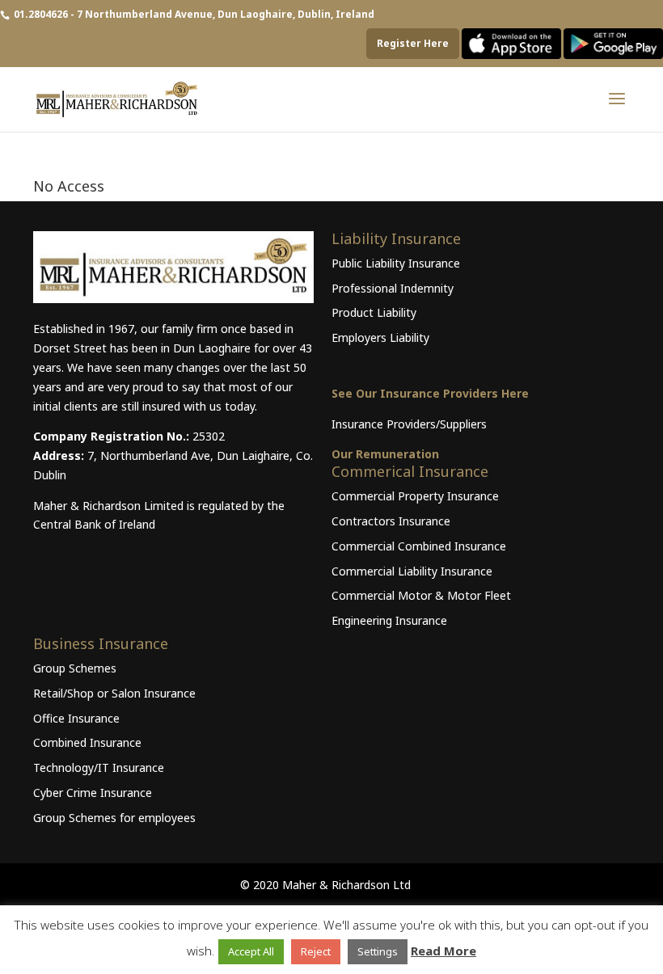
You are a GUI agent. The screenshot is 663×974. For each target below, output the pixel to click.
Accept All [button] (251, 951)
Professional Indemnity (393, 288)
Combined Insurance (87, 742)
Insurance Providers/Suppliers (409, 424)
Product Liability (374, 312)
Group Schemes (74, 668)
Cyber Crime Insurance (92, 792)
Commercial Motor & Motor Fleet (421, 595)
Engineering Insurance (389, 620)
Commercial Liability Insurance (412, 571)
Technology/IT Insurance (98, 767)
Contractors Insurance (391, 521)
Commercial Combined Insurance (419, 546)
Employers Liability (380, 337)
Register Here (413, 43)
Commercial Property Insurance (415, 496)
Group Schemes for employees (114, 817)
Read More (443, 950)
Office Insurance (76, 718)
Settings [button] (377, 951)
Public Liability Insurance (396, 263)
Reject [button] (316, 951)
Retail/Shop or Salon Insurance (114, 693)
